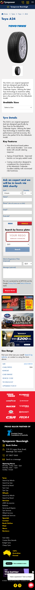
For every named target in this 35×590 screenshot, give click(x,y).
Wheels (5, 493)
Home (5, 14)
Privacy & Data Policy (14, 580)
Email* (5, 210)
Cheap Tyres (6, 545)
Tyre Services (6, 511)
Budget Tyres (6, 543)
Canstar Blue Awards (9, 540)
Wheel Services (7, 513)
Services (5, 500)
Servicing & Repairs (8, 508)
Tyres (4, 478)
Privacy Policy (12, 283)
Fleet (4, 526)
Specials (5, 518)
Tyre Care (5, 488)
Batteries (5, 506)
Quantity (26, 190)
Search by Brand (8, 485)
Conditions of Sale (26, 580)
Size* (5, 190)
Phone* (14, 203)
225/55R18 (28, 364)
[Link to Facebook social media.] (15, 585)
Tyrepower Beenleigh (19, 7)
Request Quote (10, 290)
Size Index (5, 538)
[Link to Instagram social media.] (19, 585)
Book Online (7, 523)
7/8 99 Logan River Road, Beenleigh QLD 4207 (16, 450)
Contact (5, 521)
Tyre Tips (5, 490)
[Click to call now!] (23, 2)
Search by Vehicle (8, 480)
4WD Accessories (8, 503)
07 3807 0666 (12, 455)
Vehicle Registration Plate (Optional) (11, 260)
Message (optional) (9, 267)
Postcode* (6, 216)
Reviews (5, 531)
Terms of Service (25, 283)
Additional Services (8, 516)
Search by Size (7, 483)
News (4, 528)
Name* (5, 197)
